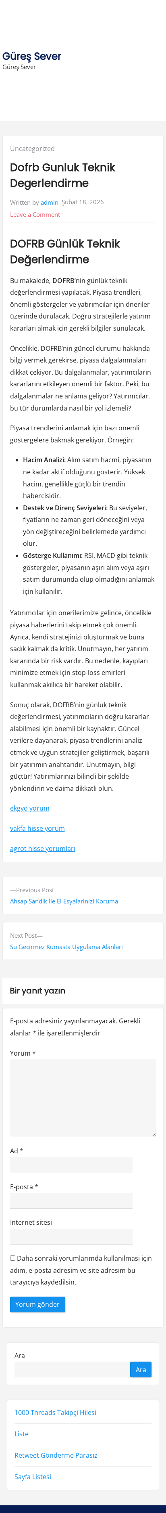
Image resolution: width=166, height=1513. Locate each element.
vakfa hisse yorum (37, 828)
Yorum (23, 1053)
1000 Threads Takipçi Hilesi (55, 1412)
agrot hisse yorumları (42, 848)
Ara (20, 1355)
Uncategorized (32, 148)
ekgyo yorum (30, 808)
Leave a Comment (35, 214)
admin (49, 202)
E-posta (24, 1186)
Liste (22, 1433)
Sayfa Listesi (33, 1476)
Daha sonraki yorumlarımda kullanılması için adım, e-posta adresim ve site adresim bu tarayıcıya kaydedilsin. (81, 1270)
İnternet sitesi (31, 1222)
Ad (16, 1150)
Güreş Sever (31, 56)
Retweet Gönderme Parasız (56, 1455)
